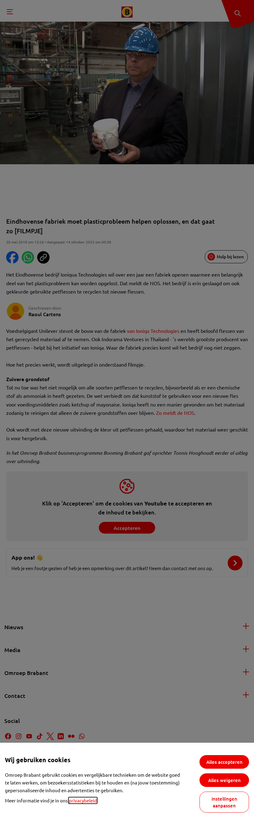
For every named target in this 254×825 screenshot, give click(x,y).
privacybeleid (83, 800)
